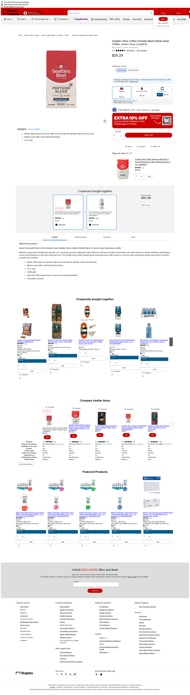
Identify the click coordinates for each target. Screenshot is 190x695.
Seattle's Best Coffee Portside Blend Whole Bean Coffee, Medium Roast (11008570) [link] (68, 213)
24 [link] (56, 343)
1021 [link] (97, 218)
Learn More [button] (155, 110)
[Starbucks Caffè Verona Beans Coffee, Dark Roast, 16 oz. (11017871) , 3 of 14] (161, 418)
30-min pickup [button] (22, 352)
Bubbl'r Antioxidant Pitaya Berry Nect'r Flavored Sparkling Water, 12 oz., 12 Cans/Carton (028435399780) (61, 514)
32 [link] (143, 167)
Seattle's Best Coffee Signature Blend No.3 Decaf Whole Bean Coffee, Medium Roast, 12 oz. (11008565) (152, 162)
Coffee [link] (67, 35)
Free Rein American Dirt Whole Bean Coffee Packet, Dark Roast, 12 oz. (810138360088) (122, 341)
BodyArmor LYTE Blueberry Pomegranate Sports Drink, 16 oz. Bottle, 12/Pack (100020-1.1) (154, 341)
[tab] (55, 237)
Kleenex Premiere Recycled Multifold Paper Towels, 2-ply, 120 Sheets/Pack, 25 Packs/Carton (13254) (158, 514)
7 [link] (87, 518)
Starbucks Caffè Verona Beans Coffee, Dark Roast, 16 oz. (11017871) (158, 427)
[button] (151, 13)
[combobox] (111, 13)
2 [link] (55, 518)
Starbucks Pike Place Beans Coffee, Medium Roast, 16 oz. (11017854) (60, 341)
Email (76, 582)
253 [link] (26, 343)
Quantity (118, 131)
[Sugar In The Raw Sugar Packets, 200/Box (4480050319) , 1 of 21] (31, 321)
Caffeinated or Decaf (119, 66)
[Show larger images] (105, 121)
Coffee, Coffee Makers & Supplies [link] (52, 35)
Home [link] (20, 35)
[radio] (121, 91)
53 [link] (24, 518)
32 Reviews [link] (130, 50)
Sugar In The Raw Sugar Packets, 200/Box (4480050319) (29, 341)
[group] (32, 342)
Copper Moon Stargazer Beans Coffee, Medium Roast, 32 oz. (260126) (106, 427)
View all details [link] (34, 129)
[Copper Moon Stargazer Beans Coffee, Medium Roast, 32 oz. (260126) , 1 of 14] (108, 418)
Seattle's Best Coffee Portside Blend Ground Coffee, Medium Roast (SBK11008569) (134, 427)
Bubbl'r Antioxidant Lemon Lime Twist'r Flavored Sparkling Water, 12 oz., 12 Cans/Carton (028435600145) (92, 514)
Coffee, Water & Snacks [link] (31, 35)
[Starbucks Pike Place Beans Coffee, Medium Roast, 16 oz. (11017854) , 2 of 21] (62, 321)
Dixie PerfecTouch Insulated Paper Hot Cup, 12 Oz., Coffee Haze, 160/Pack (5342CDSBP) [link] (100, 213)
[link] (32, 2)
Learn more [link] (134, 81)
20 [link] (151, 518)
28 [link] (134, 441)
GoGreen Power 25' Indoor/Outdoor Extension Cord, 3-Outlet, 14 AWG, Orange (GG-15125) (91, 341)
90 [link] (108, 441)
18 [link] (160, 441)
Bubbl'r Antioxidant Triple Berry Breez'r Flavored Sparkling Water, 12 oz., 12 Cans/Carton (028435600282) (124, 514)
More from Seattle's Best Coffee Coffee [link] (84, 35)
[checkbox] (68, 224)
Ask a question (142, 50)
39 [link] (148, 345)
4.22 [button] (113, 50)
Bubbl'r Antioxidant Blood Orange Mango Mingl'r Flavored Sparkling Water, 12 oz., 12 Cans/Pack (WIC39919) (30, 514)
